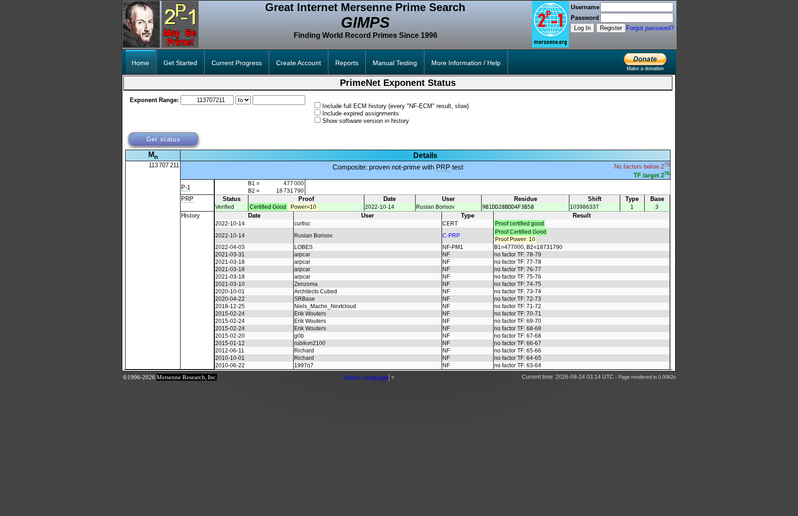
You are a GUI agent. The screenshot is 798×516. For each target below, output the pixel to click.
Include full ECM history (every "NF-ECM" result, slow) (395, 106)
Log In (582, 27)
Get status (163, 139)
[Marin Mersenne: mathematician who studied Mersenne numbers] (141, 45)
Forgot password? (650, 27)
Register (611, 27)
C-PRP (451, 235)
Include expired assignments (360, 113)
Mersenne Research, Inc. (187, 377)
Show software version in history (365, 120)
